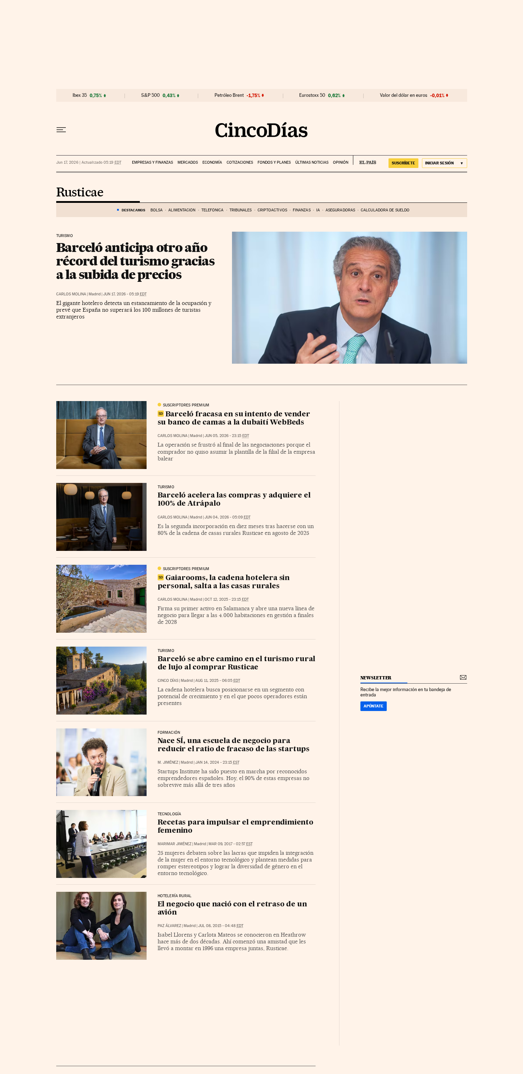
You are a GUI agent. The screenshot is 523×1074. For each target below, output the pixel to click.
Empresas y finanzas (152, 162)
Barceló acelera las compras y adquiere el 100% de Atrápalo (234, 499)
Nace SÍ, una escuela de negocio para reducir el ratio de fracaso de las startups (234, 745)
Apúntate (374, 706)
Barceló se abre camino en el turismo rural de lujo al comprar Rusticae (237, 663)
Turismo (64, 236)
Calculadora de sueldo (385, 210)
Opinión (340, 162)
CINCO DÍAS (168, 680)
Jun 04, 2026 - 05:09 (227, 517)
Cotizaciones (240, 162)
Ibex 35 (80, 95)
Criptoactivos (272, 210)
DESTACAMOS (133, 210)
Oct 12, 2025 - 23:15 (227, 599)
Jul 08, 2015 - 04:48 (220, 925)
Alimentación (181, 210)
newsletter (376, 677)
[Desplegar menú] (61, 129)
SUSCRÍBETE (403, 162)
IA (318, 210)
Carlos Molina (71, 294)
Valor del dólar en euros (403, 95)
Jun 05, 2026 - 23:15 (227, 435)
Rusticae (80, 193)
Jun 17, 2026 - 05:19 (125, 294)
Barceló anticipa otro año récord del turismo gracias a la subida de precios (135, 260)
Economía (212, 162)
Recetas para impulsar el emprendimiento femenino (235, 827)
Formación (169, 733)
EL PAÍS (364, 160)
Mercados (188, 162)
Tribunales (240, 210)
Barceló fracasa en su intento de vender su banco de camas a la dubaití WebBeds (234, 418)
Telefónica (212, 210)
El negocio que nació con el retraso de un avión (232, 908)
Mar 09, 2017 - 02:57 (230, 844)
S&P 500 (150, 95)
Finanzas (302, 210)
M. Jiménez (168, 762)
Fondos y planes (274, 162)
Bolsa (156, 210)
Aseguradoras (340, 210)
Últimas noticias (311, 162)
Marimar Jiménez (174, 844)
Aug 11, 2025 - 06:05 (217, 680)
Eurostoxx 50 (312, 95)
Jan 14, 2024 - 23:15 (217, 762)
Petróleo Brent (229, 95)
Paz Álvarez (169, 925)
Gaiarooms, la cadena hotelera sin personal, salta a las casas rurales (224, 582)
